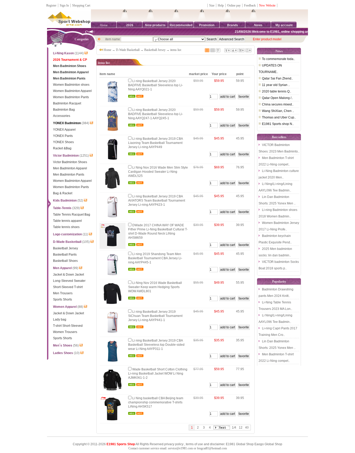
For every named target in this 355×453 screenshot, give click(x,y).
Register (51, 5)
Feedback (250, 5)
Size (211, 5)
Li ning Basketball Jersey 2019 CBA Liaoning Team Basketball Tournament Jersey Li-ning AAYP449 (155, 143)
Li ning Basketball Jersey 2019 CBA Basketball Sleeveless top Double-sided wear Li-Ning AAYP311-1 (156, 345)
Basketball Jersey (155, 50)
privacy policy (173, 444)
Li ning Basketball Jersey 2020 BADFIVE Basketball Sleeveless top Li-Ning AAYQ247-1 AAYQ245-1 (155, 114)
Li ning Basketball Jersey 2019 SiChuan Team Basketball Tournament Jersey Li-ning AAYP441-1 (155, 316)
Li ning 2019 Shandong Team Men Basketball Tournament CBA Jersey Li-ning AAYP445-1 (155, 258)
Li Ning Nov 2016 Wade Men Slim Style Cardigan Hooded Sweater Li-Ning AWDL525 (158, 172)
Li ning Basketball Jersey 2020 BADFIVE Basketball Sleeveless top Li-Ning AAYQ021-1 (155, 85)
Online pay (234, 5)
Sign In (64, 5)
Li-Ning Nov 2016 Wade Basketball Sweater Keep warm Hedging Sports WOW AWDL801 (155, 287)
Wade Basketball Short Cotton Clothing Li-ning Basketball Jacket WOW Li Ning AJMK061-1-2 (157, 373)
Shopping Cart (81, 5)
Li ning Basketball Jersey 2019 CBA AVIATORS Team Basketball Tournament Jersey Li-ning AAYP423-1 (156, 200)
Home (104, 25)
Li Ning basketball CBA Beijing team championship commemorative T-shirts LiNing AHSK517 (155, 402)
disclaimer (217, 444)
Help (221, 5)
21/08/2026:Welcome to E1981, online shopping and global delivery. (280, 32)
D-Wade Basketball (128, 50)
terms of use (194, 444)
